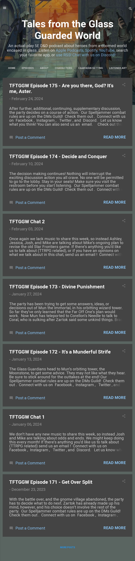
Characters (63, 68)
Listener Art (118, 68)
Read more (114, 137)
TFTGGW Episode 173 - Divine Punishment (57, 287)
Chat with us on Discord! (93, 55)
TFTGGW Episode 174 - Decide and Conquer (58, 156)
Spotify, (91, 50)
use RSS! (63, 55)
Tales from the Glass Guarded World (67, 29)
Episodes (28, 68)
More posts (67, 547)
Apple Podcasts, (70, 50)
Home (11, 68)
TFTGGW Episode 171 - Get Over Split (50, 482)
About (44, 68)
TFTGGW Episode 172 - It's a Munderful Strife (60, 352)
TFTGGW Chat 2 (27, 221)
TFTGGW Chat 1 (27, 417)
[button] (124, 85)
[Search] (130, 9)
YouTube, (107, 50)
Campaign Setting (90, 68)
